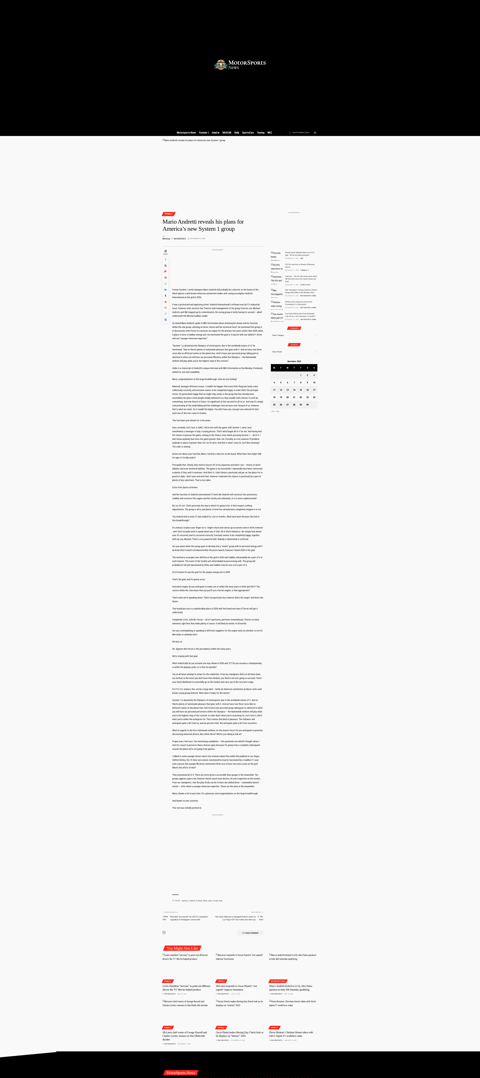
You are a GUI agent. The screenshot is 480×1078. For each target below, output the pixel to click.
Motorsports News (308, 295)
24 (314, 397)
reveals (215, 901)
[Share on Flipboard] (165, 272)
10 (314, 382)
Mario (205, 901)
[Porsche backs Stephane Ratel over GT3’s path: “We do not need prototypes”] (277, 256)
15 (301, 389)
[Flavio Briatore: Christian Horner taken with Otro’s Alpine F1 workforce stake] (293, 1014)
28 (294, 404)
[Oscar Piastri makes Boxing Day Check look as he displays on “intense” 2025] (240, 1014)
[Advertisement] (217, 267)
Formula (199, 901)
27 (287, 404)
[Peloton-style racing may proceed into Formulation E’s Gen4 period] (277, 305)
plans (210, 901)
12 (281, 389)
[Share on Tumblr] (165, 296)
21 (294, 397)
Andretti (192, 901)
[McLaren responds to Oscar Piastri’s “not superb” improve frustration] (240, 967)
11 (274, 389)
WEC (302, 258)
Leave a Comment (251, 933)
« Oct (273, 411)
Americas (185, 901)
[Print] (165, 320)
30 (307, 404)
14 (294, 389)
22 (301, 397)
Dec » (278, 411)
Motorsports (180, 238)
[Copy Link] (165, 314)
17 (314, 389)
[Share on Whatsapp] (165, 284)
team (220, 901)
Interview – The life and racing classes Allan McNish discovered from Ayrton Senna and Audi (301, 278)
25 (274, 404)
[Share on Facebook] (165, 260)
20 (287, 397)
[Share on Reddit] (165, 302)
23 (307, 397)
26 (281, 404)
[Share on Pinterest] (165, 278)
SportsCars (305, 285)
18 (274, 397)
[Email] (165, 308)
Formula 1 (169, 214)
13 (287, 389)
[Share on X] (165, 266)
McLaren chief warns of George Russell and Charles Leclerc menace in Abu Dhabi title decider (184, 1036)
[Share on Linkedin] (165, 290)
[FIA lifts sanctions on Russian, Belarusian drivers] (277, 267)
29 (301, 404)
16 (307, 389)
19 (281, 397)
